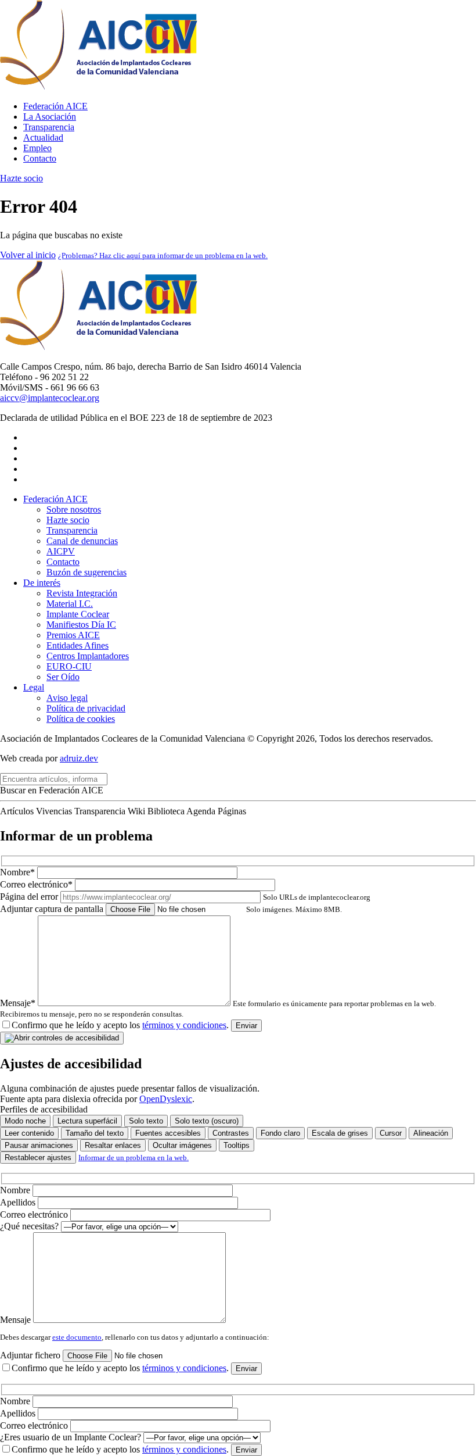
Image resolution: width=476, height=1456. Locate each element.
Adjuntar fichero (31, 1355)
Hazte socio (21, 178)
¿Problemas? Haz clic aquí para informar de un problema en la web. (163, 255)
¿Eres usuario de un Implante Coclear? (71, 1437)
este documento (77, 1337)
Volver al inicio (28, 255)
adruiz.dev (79, 758)
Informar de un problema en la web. (133, 1157)
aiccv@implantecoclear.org (49, 398)
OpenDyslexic (165, 1099)
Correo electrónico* (37, 884)
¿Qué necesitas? (30, 1226)
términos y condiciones (184, 1025)
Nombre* (18, 872)
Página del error (185, 896)
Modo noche (25, 1121)
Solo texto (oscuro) (207, 1121)
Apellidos (19, 1202)
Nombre (16, 1190)
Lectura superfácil (87, 1121)
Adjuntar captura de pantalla (171, 909)
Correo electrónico (35, 1214)
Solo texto (146, 1121)
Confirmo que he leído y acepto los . (120, 1025)
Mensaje (16, 1320)
